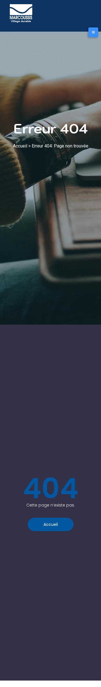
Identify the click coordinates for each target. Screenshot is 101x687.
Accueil (20, 146)
